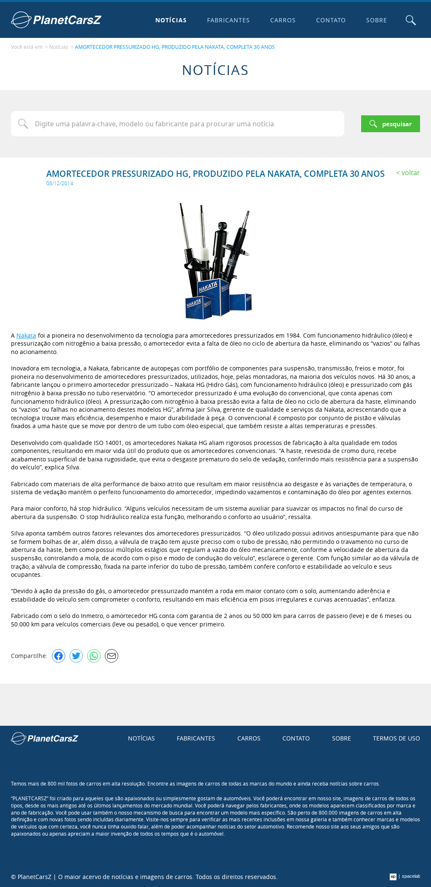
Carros (283, 20)
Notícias (171, 20)
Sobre (376, 20)
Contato (331, 20)
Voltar (411, 172)
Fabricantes (228, 20)
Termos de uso (396, 738)
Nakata (26, 335)
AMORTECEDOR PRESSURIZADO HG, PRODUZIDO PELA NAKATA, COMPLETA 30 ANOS (175, 46)
